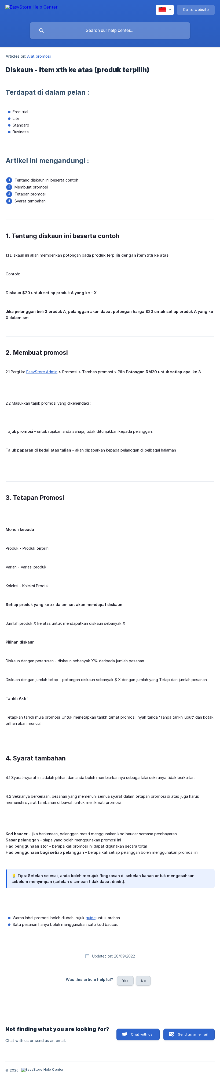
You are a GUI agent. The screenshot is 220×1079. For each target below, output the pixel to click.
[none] (31, 9)
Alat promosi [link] (39, 56)
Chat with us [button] (142, 1034)
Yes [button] (125, 980)
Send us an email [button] (193, 1034)
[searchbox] (110, 30)
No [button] (143, 980)
